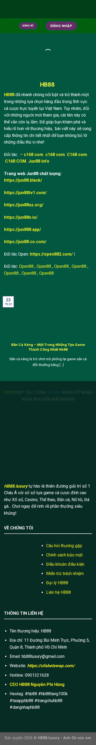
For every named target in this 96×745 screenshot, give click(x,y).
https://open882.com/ (51, 254)
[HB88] (48, 9)
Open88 (26, 266)
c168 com (33, 154)
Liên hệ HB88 (58, 592)
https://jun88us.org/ (23, 204)
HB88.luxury (15, 486)
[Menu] (7, 9)
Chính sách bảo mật (64, 554)
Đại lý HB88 (57, 582)
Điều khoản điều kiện (65, 564)
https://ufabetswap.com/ (51, 665)
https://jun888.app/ (22, 229)
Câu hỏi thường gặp (64, 545)
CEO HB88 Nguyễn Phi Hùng (37, 684)
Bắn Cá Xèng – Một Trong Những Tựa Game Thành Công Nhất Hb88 (48, 346)
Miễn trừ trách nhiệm (65, 573)
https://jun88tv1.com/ (25, 192)
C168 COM (15, 161)
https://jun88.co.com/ (25, 241)
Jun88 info (38, 161)
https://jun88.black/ (23, 180)
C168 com (77, 154)
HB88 (9, 94)
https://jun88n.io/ (21, 217)
